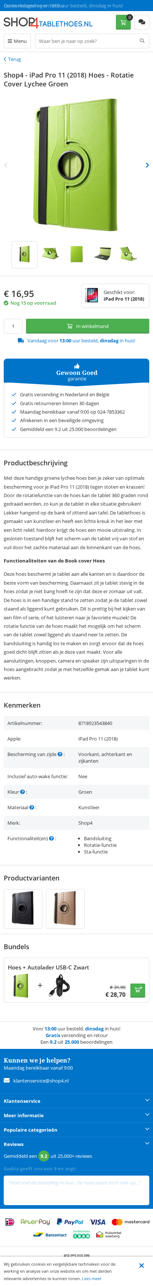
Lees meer (91, 1278)
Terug (14, 59)
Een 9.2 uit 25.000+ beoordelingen (41, 5)
